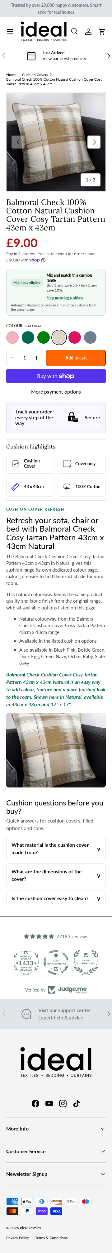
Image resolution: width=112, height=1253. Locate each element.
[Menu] (10, 31)
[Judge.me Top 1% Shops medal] (85, 962)
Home (11, 74)
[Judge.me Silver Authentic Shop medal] (56, 962)
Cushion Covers (35, 74)
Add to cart (76, 357)
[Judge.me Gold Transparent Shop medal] (26, 962)
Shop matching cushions (65, 298)
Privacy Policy (17, 1237)
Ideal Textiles (30, 1227)
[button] (102, 31)
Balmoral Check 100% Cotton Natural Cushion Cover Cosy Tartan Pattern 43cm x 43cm (54, 81)
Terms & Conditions (51, 1237)
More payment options (56, 392)
